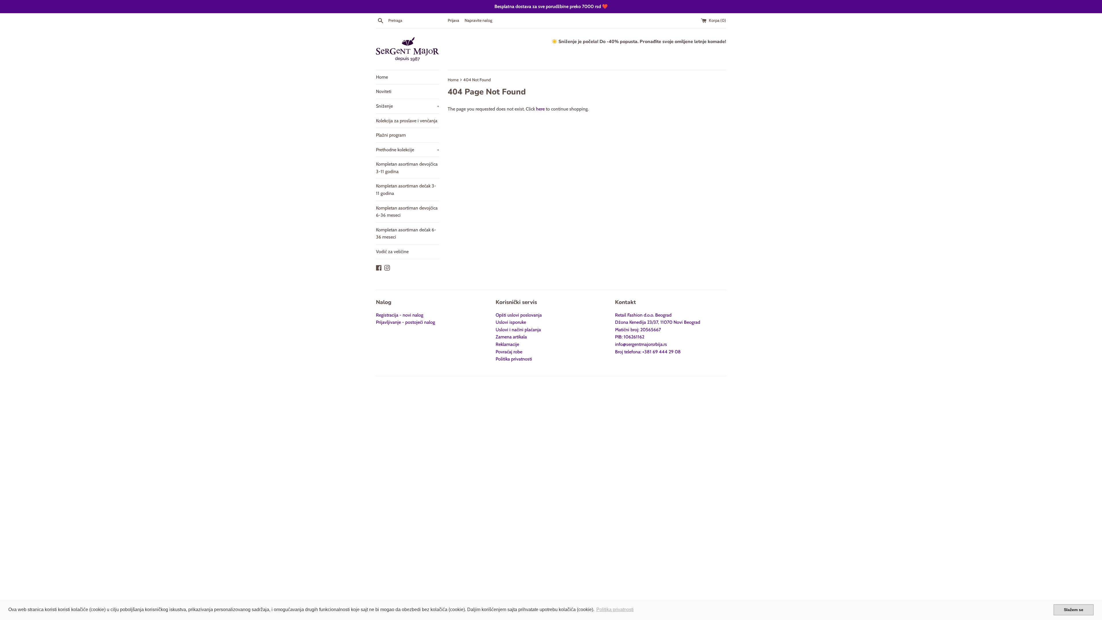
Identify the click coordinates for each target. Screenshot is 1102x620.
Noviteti (383, 91)
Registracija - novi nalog (399, 315)
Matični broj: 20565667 (638, 329)
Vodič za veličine (392, 251)
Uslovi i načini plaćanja (518, 329)
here (540, 109)
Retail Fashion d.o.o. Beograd (643, 315)
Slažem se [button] (1073, 609)
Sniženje (407, 106)
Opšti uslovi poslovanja (519, 315)
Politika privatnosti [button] (615, 609)
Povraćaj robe (509, 351)
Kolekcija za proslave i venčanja (406, 120)
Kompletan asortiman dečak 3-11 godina (406, 189)
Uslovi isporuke (511, 322)
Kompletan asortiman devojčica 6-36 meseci (407, 211)
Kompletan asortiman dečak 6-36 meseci (406, 233)
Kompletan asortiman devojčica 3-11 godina (407, 167)
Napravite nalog (478, 20)
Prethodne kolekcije (407, 149)
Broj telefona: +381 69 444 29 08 (648, 351)
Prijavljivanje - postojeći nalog (405, 322)
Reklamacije (507, 344)
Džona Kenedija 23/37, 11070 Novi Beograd (657, 322)
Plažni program (391, 135)
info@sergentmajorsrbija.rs (641, 344)
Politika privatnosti (514, 359)
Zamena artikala (511, 337)
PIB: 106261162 (629, 337)
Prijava (453, 20)
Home (382, 77)
